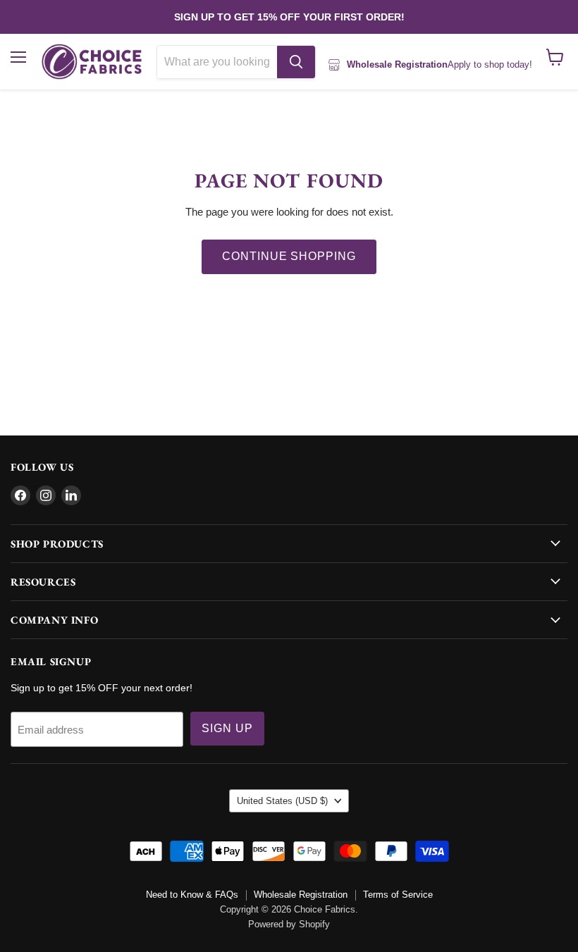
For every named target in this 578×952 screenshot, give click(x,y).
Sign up (227, 728)
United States (282, 801)
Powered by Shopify (289, 924)
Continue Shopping (289, 256)
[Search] (296, 62)
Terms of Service (398, 894)
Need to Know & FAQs (192, 894)
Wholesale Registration (301, 894)
